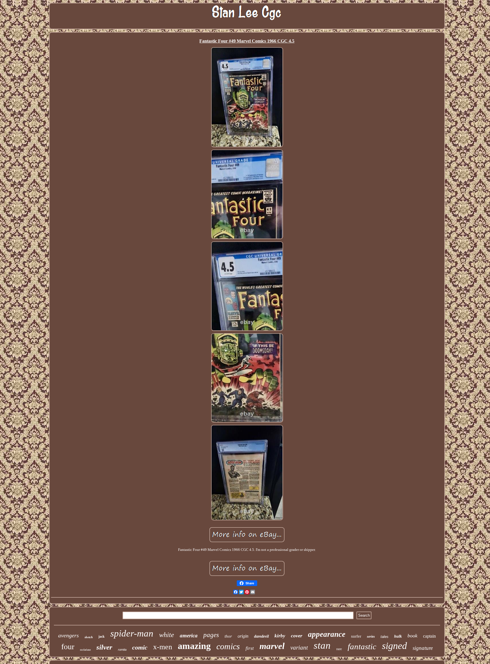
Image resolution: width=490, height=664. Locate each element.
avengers (68, 635)
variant (299, 647)
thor (228, 636)
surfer (356, 636)
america (189, 635)
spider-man (131, 633)
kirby (279, 635)
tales (384, 637)
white (166, 634)
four (67, 646)
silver (104, 647)
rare (339, 649)
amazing (194, 646)
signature (423, 648)
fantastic (362, 646)
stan (322, 645)
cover (296, 635)
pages (211, 634)
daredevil (261, 636)
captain (429, 636)
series (371, 636)
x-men (162, 647)
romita (122, 649)
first (250, 648)
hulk (398, 636)
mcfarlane (85, 649)
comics (228, 646)
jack (101, 636)
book (412, 635)
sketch (89, 637)
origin (243, 636)
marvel (272, 646)
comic (139, 647)
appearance (326, 634)
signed (394, 645)
